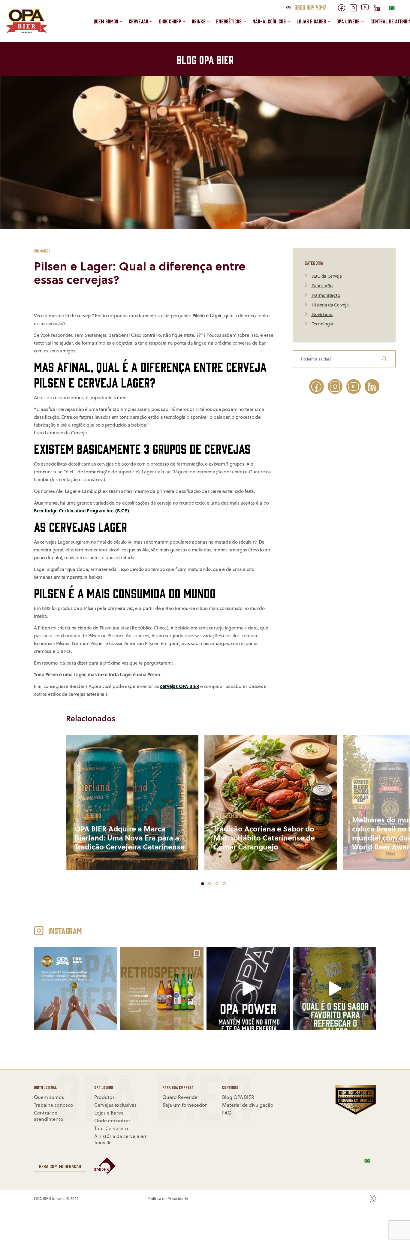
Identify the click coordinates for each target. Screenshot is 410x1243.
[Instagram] (355, 9)
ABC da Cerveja (326, 276)
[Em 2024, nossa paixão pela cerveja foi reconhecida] (162, 988)
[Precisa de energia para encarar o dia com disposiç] (248, 988)
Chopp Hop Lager (188, 26)
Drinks (199, 21)
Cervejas (138, 21)
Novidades (322, 315)
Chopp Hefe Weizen (190, 14)
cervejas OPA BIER (179, 686)
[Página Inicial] (26, 31)
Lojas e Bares (311, 21)
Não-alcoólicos (269, 21)
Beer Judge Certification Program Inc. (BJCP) (81, 510)
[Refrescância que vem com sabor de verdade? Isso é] (334, 988)
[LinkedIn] (379, 9)
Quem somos (106, 21)
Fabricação (322, 286)
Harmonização (325, 295)
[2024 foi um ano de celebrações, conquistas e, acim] (75, 988)
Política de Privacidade (168, 1198)
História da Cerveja (329, 305)
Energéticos (229, 21)
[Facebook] (344, 9)
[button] (215, 32)
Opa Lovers (348, 21)
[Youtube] (367, 8)
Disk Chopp (170, 21)
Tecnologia (322, 324)
